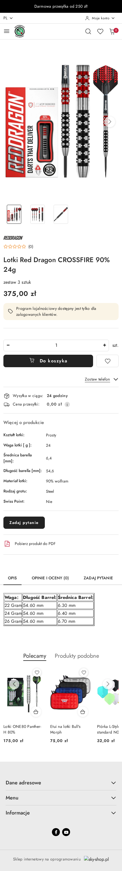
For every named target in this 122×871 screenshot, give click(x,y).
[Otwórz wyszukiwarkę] (88, 31)
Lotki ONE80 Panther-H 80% (22, 729)
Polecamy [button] (34, 656)
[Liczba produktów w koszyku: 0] (112, 31)
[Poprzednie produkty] (14, 684)
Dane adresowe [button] (23, 782)
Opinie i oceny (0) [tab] (50, 578)
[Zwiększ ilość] (104, 345)
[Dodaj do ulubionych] (107, 361)
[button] (109, 121)
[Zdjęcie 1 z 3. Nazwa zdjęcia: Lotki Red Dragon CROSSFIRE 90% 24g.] (14, 214)
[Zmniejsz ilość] (8, 345)
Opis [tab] (12, 578)
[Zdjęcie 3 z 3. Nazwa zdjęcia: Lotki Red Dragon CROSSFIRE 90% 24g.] (61, 214)
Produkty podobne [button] (77, 656)
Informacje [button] (18, 812)
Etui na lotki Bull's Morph (65, 729)
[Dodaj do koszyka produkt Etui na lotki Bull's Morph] (83, 712)
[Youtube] (66, 832)
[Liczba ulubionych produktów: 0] (100, 31)
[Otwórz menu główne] (6, 31)
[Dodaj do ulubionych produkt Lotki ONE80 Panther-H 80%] (37, 672)
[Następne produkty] (108, 684)
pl (5, 18)
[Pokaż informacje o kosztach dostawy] (67, 404)
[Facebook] (56, 832)
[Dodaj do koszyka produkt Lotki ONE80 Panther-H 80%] (36, 712)
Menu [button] (12, 797)
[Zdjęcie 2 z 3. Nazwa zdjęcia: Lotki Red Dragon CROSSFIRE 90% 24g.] (37, 214)
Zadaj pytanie (24, 522)
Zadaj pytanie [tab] (98, 578)
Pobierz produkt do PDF (35, 543)
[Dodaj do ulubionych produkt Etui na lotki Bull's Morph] (83, 672)
